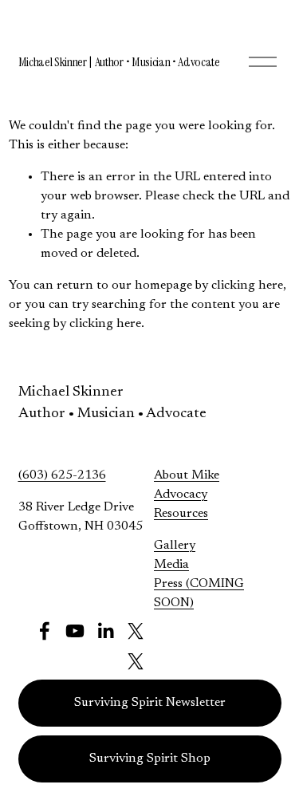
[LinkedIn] (105, 630)
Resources (181, 513)
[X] (135, 630)
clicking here (247, 285)
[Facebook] (44, 630)
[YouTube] (75, 630)
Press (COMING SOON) (199, 593)
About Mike (186, 475)
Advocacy (180, 494)
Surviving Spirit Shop (149, 758)
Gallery (174, 545)
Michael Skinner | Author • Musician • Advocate (119, 61)
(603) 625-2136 (62, 475)
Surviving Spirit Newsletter (150, 702)
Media (171, 564)
